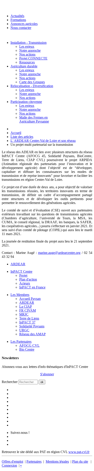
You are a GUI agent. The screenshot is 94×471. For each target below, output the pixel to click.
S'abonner (47, 374)
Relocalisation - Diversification (31, 86)
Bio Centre (26, 349)
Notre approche (30, 50)
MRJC (23, 314)
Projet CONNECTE (33, 58)
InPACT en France (32, 287)
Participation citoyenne (26, 102)
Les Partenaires (20, 341)
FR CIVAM (27, 310)
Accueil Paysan (30, 299)
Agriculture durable (23, 66)
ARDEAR (17, 264)
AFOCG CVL (29, 345)
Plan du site (80, 461)
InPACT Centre (21, 271)
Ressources (27, 62)
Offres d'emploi (12, 461)
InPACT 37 (27, 322)
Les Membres (19, 295)
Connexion (9, 465)
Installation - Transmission (28, 42)
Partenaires (34, 461)
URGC (24, 330)
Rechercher (9, 382)
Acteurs (24, 283)
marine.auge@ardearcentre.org (59, 253)
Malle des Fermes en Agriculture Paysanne (34, 119)
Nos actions (27, 54)
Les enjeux (26, 46)
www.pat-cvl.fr (78, 452)
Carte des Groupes (32, 82)
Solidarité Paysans (31, 326)
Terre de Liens (29, 318)
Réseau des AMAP (32, 334)
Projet (23, 275)
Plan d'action (28, 279)
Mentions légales (57, 461)
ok (42, 382)
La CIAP (25, 306)
